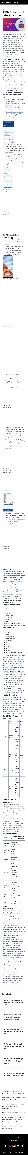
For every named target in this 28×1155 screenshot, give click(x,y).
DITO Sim (17, 248)
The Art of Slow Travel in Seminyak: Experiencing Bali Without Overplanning (13, 1106)
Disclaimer (20, 1138)
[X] (9, 1145)
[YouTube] (18, 1145)
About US (7, 1138)
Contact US (14, 1138)
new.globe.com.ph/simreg (14, 112)
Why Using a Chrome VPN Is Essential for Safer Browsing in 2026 (13, 1032)
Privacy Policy (14, 1140)
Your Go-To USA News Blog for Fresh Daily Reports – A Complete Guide (14, 1002)
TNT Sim (19, 590)
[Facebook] (5, 1145)
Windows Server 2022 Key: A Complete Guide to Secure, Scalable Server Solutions (12, 1017)
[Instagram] (14, 1145)
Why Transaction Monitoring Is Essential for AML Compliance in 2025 (14, 1046)
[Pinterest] (22, 1145)
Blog (4, 9)
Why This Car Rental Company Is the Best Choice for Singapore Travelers (13, 1061)
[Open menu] (25, 2)
